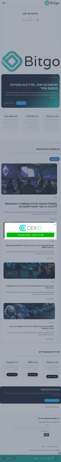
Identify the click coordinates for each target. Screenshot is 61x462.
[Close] (54, 224)
